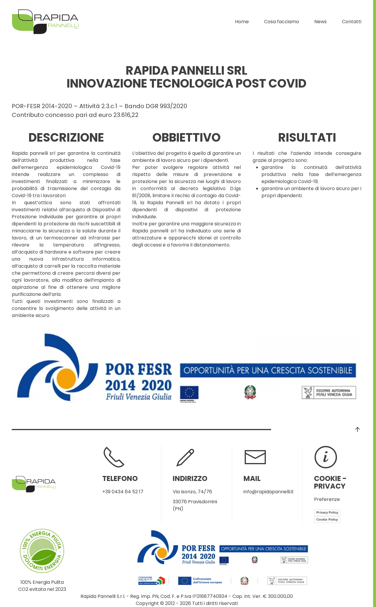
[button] (357, 429)
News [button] (320, 21)
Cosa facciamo (281, 21)
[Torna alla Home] (45, 21)
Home (242, 21)
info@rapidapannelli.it (269, 491)
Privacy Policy (327, 512)
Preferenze (327, 499)
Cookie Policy (327, 519)
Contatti (351, 21)
